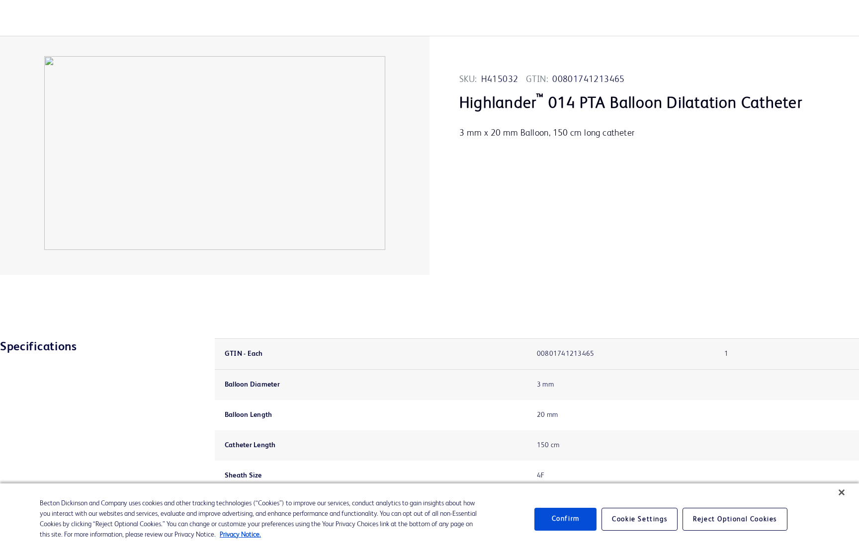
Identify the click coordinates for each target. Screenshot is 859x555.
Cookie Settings (639, 519)
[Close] (842, 492)
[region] (429, 519)
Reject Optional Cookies (735, 519)
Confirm (566, 519)
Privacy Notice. (240, 534)
